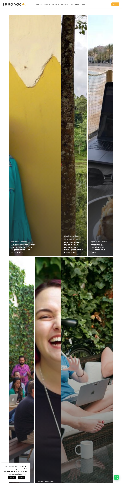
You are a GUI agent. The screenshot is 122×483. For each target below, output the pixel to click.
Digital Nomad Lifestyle (72, 236)
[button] (116, 477)
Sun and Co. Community (19, 242)
